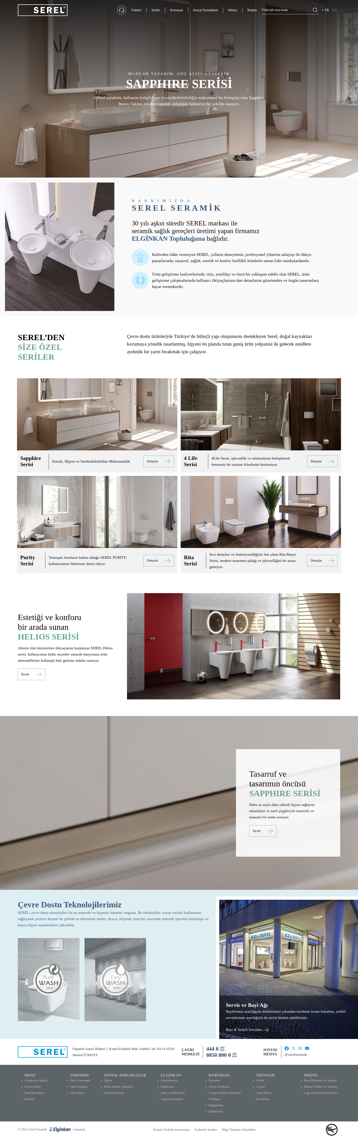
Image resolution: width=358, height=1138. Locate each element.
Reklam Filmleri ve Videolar (320, 1086)
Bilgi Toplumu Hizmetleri (238, 1129)
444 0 (212, 1049)
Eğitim (108, 1080)
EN (334, 10)
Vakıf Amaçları (79, 1086)
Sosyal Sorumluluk (205, 10)
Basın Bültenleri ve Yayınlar (320, 1080)
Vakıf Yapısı (77, 1092)
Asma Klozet (263, 1092)
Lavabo (260, 1086)
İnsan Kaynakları (34, 1092)
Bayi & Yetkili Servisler (244, 1030)
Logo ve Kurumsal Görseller (320, 1092)
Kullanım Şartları (206, 1129)
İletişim (252, 10)
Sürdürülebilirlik (114, 1092)
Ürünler (136, 10)
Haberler (29, 1099)
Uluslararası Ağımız (36, 1080)
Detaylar (152, 461)
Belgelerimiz (216, 1105)
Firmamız (214, 1080)
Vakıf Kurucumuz (80, 1080)
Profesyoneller (32, 1086)
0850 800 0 (218, 1055)
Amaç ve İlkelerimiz (173, 1092)
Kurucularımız (169, 1080)
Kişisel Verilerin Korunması (171, 1129)
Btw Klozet (263, 1099)
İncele (25, 674)
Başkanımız (167, 1086)
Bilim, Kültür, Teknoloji (118, 1086)
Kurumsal (176, 10)
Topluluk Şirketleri (172, 1099)
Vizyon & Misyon (219, 1086)
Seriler (155, 10)
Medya (232, 10)
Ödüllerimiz (216, 1111)
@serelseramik (296, 1054)
